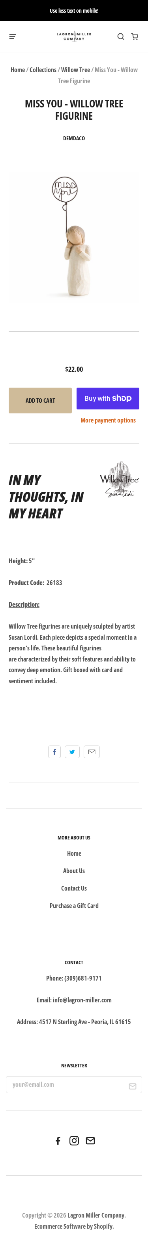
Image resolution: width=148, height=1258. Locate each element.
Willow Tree (75, 69)
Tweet (72, 752)
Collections (43, 69)
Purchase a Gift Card (74, 905)
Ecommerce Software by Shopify (73, 1226)
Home (18, 69)
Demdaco (74, 138)
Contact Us (74, 888)
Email (92, 752)
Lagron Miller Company (95, 1215)
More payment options (108, 420)
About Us (74, 870)
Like (54, 752)
